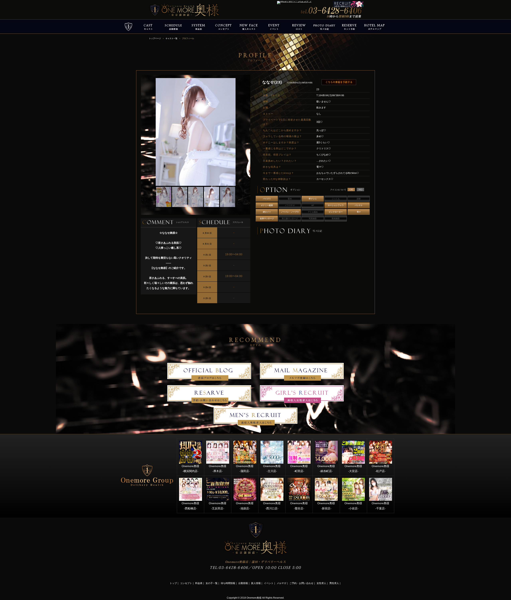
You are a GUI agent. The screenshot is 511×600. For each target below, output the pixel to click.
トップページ (155, 38)
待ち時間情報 (228, 583)
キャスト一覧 (171, 38)
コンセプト (186, 583)
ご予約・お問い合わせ (301, 583)
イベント (268, 583)
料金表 (198, 583)
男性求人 (334, 583)
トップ (173, 583)
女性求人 (321, 583)
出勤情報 (243, 583)
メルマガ (281, 583)
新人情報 (256, 583)
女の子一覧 (212, 583)
